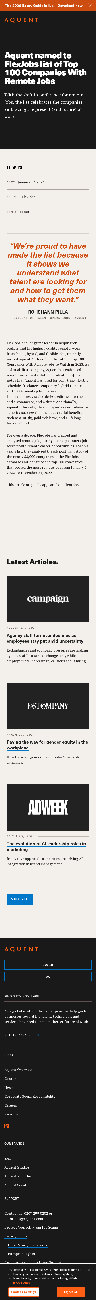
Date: (12, 183)
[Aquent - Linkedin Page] (6, 1126)
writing (48, 401)
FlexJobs (28, 196)
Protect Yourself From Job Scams (31, 1227)
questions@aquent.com (23, 1218)
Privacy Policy (15, 1236)
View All (19, 899)
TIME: (12, 212)
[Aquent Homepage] (21, 21)
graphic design (43, 396)
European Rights (21, 1253)
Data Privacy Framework (28, 1245)
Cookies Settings (23, 1292)
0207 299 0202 (36, 1213)
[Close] (90, 5)
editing (63, 396)
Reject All (71, 1292)
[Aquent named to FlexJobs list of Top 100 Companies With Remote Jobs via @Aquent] (8, 167)
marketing (21, 396)
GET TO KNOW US (18, 1035)
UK (48, 977)
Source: (14, 197)
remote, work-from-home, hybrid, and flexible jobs (44, 351)
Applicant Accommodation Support (33, 1262)
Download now (69, 5)
